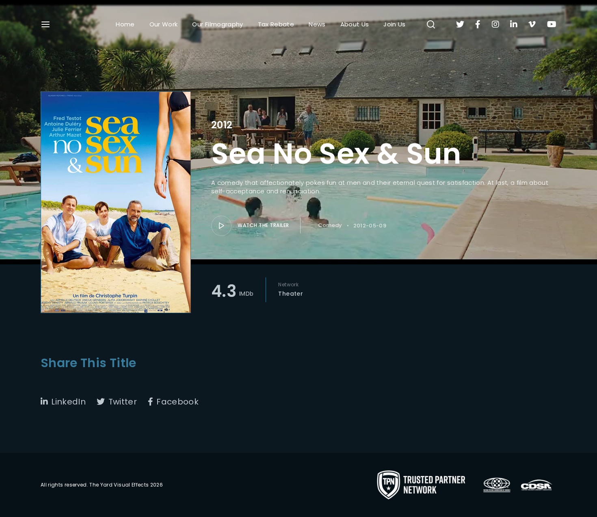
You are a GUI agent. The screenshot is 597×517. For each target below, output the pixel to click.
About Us (354, 24)
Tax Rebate (276, 24)
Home (125, 24)
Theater (290, 294)
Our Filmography (217, 24)
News (317, 24)
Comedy (330, 225)
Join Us (394, 24)
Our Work (163, 24)
